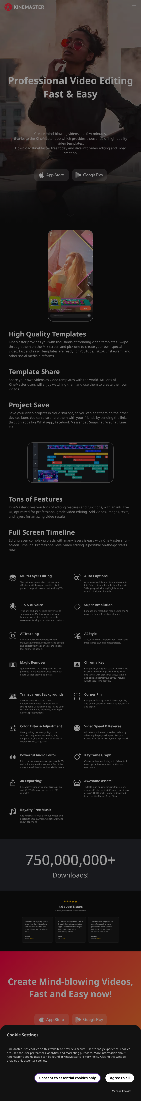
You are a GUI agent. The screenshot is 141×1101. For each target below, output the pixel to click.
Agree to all (120, 1078)
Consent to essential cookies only (67, 1078)
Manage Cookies (121, 1091)
